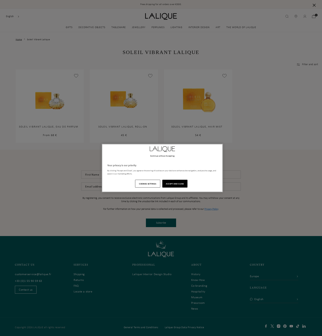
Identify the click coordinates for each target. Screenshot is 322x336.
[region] (162, 168)
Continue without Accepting (162, 155)
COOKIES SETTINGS (147, 183)
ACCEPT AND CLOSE (175, 183)
